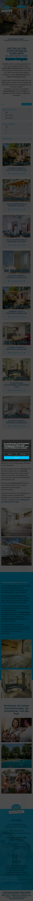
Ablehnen (10, 454)
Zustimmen (16, 457)
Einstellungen (10, 446)
